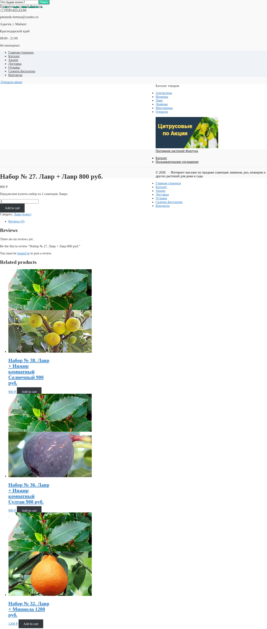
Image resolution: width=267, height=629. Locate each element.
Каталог (14, 56)
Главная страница (21, 52)
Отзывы (14, 67)
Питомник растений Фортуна (21, 6)
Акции (13, 60)
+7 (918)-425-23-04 (13, 10)
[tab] (76, 221)
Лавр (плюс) (22, 214)
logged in (23, 253)
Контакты (15, 75)
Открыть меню (11, 82)
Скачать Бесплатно (21, 71)
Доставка (14, 63)
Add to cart (12, 208)
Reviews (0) (16, 221)
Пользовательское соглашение (177, 162)
